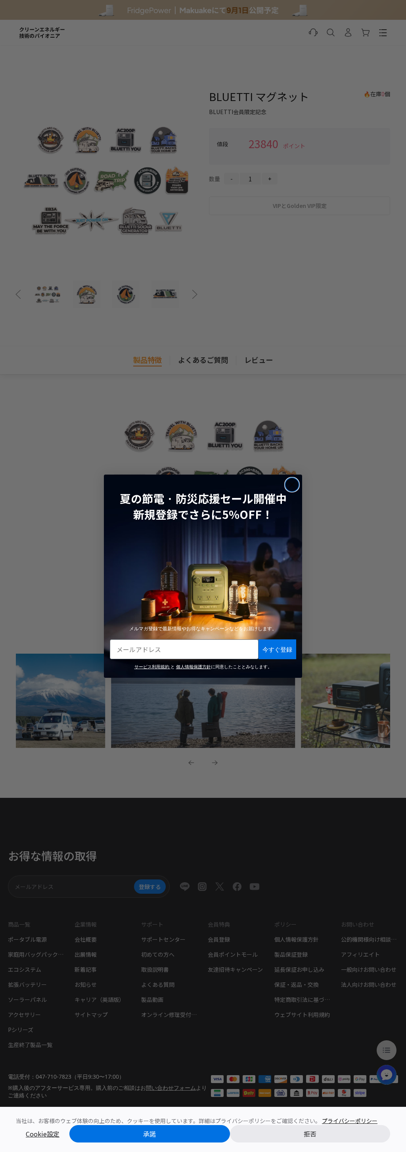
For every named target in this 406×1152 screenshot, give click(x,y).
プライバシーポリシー (349, 1121)
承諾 (149, 1134)
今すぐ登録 (277, 649)
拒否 (310, 1134)
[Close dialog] (292, 485)
